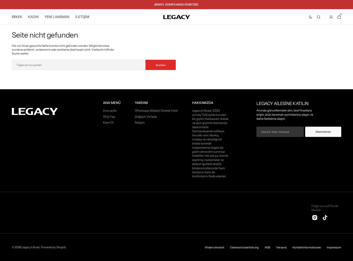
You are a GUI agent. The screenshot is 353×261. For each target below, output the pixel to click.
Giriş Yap (109, 116)
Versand (281, 247)
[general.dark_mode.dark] (310, 17)
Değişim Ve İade (146, 116)
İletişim (140, 122)
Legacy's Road (31, 247)
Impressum (334, 247)
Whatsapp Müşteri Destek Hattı (156, 110)
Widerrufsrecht (214, 247)
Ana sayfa (110, 110)
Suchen (160, 65)
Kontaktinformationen (307, 247)
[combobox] (78, 65)
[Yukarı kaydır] (349, 257)
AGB (267, 247)
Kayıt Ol (108, 122)
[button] (319, 17)
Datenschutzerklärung (244, 247)
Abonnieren (323, 131)
